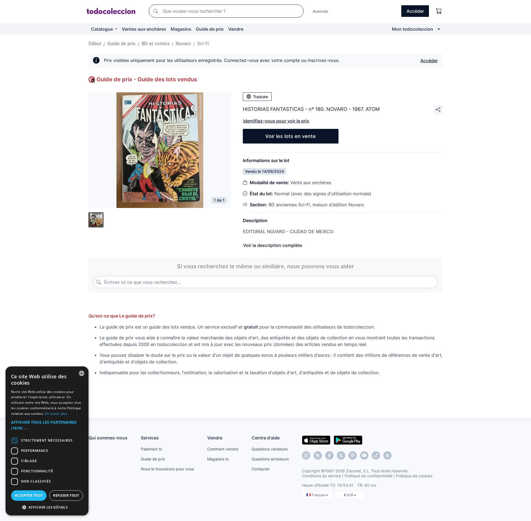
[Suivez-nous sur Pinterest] (352, 455)
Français (319, 495)
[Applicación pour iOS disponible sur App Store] (316, 439)
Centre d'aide (266, 438)
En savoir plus (56, 413)
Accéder (429, 60)
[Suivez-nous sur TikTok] (376, 455)
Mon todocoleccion (412, 29)
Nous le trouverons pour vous (167, 469)
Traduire (260, 96)
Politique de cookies (414, 475)
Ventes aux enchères (144, 29)
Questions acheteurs (270, 459)
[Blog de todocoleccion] (387, 455)
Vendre (235, 29)
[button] (47, 425)
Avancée (320, 11)
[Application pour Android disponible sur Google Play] (348, 439)
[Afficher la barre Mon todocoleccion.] (438, 29)
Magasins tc (218, 459)
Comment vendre (222, 449)
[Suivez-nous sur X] (341, 455)
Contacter (261, 469)
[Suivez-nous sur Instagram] (306, 455)
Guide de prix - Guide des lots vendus (147, 79)
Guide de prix (210, 29)
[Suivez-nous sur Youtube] (364, 455)
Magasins (181, 29)
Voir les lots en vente (290, 136)
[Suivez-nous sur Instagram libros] (318, 455)
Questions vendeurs (270, 449)
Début (94, 43)
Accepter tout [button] (29, 495)
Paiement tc (151, 449)
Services (150, 438)
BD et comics (156, 43)
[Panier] (439, 11)
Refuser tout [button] (66, 495)
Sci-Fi (203, 43)
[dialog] (47, 440)
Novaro (183, 43)
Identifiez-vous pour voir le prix (276, 121)
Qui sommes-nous (107, 438)
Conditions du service (321, 475)
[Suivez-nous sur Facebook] (329, 455)
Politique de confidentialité (368, 475)
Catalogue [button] (102, 29)
